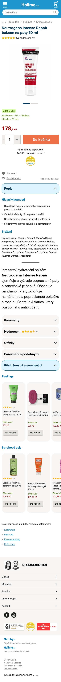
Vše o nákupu (9, 598)
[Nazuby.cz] (30, 639)
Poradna (6, 591)
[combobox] (30, 12)
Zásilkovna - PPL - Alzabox (15, 115)
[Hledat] (55, 12)
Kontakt (6, 605)
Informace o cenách (13, 666)
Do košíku (41, 140)
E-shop (5, 576)
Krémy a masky (44, 21)
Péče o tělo (13, 21)
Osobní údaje (10, 660)
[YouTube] (13, 615)
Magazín (6, 584)
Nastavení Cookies (12, 663)
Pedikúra (27, 21)
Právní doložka (10, 668)
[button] (5, 4)
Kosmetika (9, 529)
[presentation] (13, 394)
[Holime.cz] (30, 4)
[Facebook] (6, 615)
